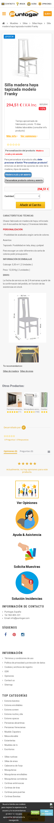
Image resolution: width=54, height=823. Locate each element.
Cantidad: (9, 196)
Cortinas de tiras (12, 787)
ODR (6, 671)
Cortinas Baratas (12, 796)
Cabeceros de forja (13, 765)
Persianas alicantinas (14, 723)
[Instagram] (22, 634)
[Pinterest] (14, 634)
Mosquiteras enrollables (15, 774)
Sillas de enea (11, 761)
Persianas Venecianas (15, 727)
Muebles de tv (11, 745)
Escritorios (9, 749)
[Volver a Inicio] (3, 23)
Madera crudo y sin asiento (18, 174)
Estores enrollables (13, 705)
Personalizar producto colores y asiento (24, 180)
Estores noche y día (13, 714)
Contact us (9, 680)
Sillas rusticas (10, 757)
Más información (46, 812)
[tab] (10, 452)
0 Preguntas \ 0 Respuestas (16, 439)
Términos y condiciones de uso (18, 658)
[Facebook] (5, 634)
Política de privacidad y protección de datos (24, 663)
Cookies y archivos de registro (18, 667)
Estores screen (11, 709)
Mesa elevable (11, 736)
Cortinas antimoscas (14, 783)
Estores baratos (12, 701)
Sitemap (8, 685)
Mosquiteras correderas (15, 779)
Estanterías (9, 740)
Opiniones (9, 676)
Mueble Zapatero (12, 732)
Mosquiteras (10, 770)
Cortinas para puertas (14, 792)
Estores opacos (11, 718)
